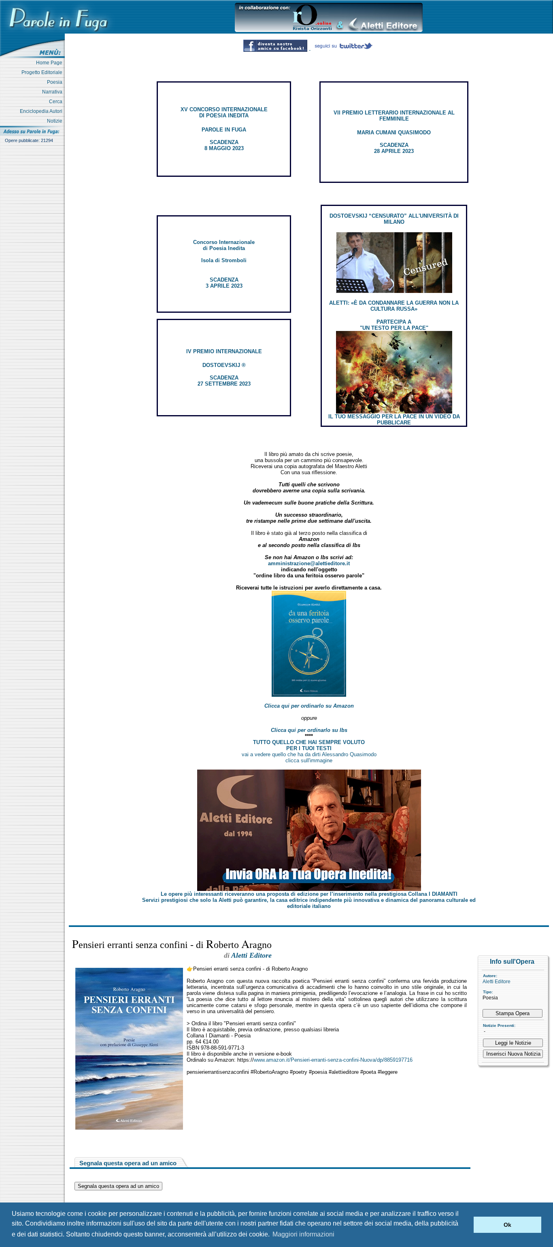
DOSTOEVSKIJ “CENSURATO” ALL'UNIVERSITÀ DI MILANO (394, 219)
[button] (465, 1225)
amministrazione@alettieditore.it (309, 563)
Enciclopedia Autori (42, 111)
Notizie (56, 121)
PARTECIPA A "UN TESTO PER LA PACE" (394, 325)
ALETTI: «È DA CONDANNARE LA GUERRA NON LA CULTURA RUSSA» (394, 306)
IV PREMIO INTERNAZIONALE (224, 351)
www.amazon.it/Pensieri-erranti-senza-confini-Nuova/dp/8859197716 (333, 1060)
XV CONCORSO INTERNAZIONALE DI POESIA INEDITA (224, 112)
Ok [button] (507, 1225)
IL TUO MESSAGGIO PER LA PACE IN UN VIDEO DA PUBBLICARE (394, 420)
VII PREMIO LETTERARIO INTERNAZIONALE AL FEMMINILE (394, 116)
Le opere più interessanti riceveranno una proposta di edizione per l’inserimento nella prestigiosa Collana (309, 894)
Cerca (57, 101)
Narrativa (53, 92)
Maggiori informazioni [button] (303, 1234)
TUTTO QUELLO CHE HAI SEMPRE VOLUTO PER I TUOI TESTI (309, 745)
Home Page (50, 63)
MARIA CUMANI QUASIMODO (394, 132)
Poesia (56, 82)
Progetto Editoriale (43, 72)
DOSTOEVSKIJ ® (224, 365)
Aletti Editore (496, 981)
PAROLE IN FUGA (224, 130)
